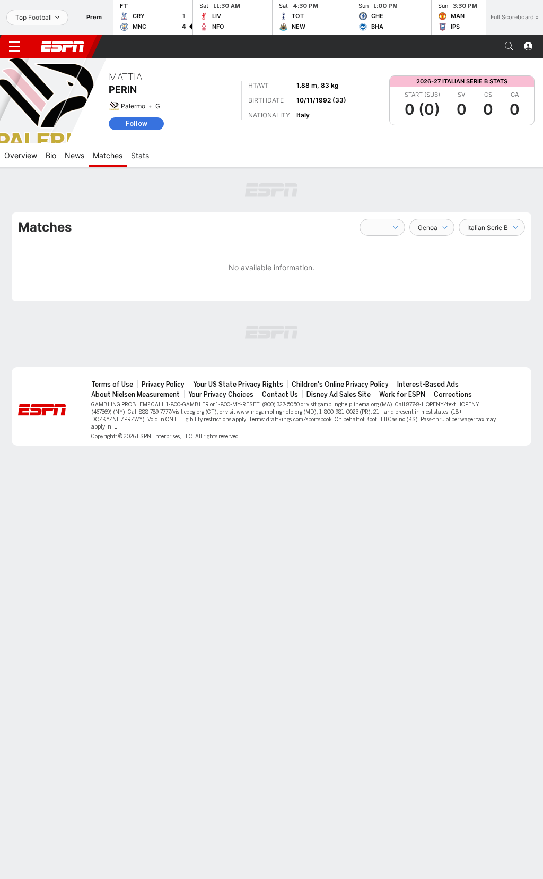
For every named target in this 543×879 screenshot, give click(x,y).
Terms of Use (112, 384)
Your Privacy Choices (220, 394)
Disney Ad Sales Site (338, 394)
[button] (509, 46)
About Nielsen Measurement (135, 394)
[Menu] (14, 46)
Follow (136, 123)
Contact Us (280, 394)
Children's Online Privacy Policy (340, 384)
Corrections (453, 394)
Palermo (133, 106)
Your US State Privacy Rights (238, 384)
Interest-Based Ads (428, 384)
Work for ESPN (402, 394)
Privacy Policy (163, 384)
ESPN (62, 46)
